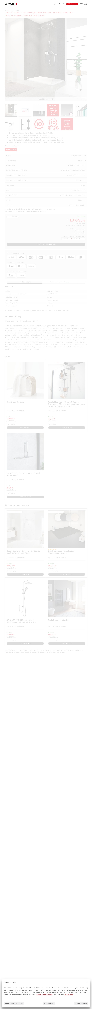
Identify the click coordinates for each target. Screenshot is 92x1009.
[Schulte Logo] (11, 4)
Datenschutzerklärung (44, 995)
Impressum (69, 995)
